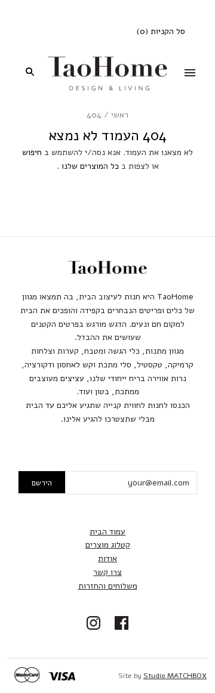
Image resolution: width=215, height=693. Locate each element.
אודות (107, 558)
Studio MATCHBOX (175, 675)
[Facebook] (121, 624)
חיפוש (32, 152)
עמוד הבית (107, 531)
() (161, 31)
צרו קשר (107, 572)
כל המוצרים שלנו (90, 166)
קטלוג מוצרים (107, 544)
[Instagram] (93, 624)
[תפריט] (190, 74)
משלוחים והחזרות (107, 586)
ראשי (119, 114)
